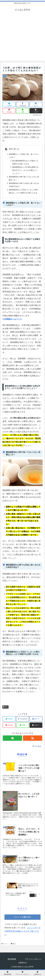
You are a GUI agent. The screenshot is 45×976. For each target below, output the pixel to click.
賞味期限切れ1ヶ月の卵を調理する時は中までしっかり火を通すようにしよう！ (25, 170)
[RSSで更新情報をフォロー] (32, 738)
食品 (6, 707)
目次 (11, 149)
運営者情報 (12, 959)
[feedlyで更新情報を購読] (12, 738)
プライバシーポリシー (33, 959)
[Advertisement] (22, 38)
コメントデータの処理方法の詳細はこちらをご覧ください (22, 931)
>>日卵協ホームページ (12, 319)
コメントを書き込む (22, 917)
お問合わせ (22, 963)
